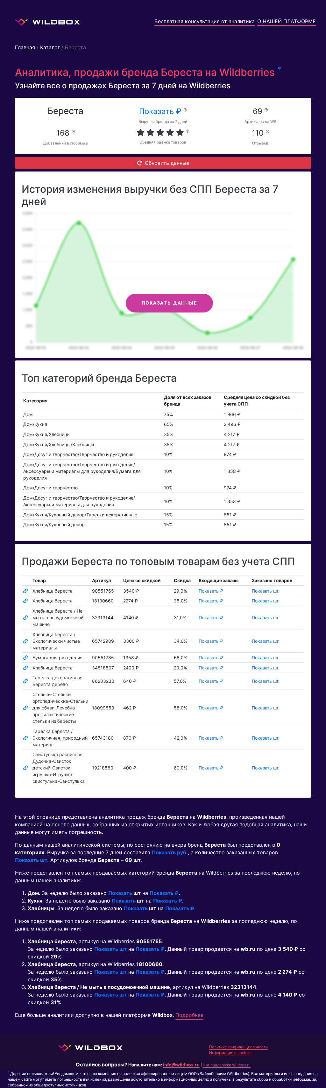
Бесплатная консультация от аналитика (204, 21)
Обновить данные (167, 163)
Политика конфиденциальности (238, 1046)
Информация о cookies (230, 1052)
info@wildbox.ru (181, 1064)
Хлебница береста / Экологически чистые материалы (56, 641)
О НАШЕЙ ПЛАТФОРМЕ (286, 21)
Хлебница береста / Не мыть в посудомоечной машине (57, 617)
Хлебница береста (52, 591)
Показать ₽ (161, 111)
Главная (25, 47)
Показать (120, 893)
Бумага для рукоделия (57, 657)
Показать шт (110, 949)
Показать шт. (266, 591)
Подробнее (189, 1015)
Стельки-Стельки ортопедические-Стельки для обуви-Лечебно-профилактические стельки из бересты (60, 708)
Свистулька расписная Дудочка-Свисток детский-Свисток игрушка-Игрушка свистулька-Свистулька (58, 768)
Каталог (50, 47)
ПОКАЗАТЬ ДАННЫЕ (169, 303)
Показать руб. (170, 852)
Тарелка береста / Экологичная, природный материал (60, 738)
